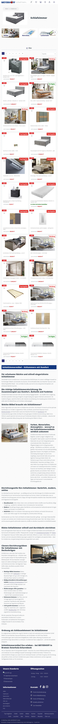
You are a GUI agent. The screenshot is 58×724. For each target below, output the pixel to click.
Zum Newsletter (37, 705)
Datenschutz (6, 696)
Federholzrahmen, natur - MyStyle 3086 (12, 303)
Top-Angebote (8, 713)
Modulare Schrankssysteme (16, 582)
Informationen (9, 687)
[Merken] (4, 61)
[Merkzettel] (36, 2)
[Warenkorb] (40, 2)
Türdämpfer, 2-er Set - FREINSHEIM (11, 175)
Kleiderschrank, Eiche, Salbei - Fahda (39, 125)
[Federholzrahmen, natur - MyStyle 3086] (15, 293)
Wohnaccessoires (49, 713)
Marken (33, 716)
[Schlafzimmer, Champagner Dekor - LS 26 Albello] (15, 268)
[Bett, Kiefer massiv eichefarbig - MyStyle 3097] (43, 91)
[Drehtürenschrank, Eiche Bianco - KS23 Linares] (15, 116)
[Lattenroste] (47, 33)
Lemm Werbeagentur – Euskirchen (31, 722)
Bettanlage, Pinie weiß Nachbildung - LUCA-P (41, 175)
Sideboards (16, 574)
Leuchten (15, 716)
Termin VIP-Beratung (38, 699)
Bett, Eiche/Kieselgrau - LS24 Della (39, 253)
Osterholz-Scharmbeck (11, 676)
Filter (30, 48)
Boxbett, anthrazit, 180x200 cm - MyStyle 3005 (14, 100)
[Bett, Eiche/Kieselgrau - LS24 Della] (43, 243)
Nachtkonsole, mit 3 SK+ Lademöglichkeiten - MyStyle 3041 (13, 76)
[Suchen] (31, 2)
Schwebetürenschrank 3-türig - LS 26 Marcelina (42, 278)
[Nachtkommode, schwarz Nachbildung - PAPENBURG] (15, 191)
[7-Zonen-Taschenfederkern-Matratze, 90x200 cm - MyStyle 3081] (43, 191)
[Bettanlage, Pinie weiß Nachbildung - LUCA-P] (43, 166)
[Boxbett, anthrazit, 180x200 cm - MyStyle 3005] (15, 91)
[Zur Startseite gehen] (8, 2)
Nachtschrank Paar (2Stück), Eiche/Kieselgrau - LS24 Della (42, 303)
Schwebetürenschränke (42, 533)
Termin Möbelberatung (39, 695)
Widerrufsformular (7, 698)
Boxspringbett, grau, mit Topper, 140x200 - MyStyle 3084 (43, 76)
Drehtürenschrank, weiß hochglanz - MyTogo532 (42, 228)
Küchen (33, 713)
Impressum (5, 693)
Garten (21, 713)
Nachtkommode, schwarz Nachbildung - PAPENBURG (12, 201)
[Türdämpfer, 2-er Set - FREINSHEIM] (15, 166)
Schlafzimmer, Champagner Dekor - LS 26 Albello (14, 278)
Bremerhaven (8, 678)
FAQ (4, 708)
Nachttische (41, 412)
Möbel (27, 713)
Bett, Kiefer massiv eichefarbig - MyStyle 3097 (41, 100)
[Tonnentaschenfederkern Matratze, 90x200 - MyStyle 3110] (15, 343)
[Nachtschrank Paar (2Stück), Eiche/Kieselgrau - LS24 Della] (43, 293)
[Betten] (10, 33)
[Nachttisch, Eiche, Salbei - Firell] (15, 141)
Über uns (5, 701)
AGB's (4, 691)
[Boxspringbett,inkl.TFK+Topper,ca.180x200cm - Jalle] (43, 141)
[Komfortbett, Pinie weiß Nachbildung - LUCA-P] (15, 243)
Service (27, 716)
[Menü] (54, 2)
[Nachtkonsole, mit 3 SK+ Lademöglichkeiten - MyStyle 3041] (15, 66)
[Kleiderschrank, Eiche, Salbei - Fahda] (43, 116)
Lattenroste (45, 35)
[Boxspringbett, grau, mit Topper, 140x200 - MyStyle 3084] (43, 66)
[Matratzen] (29, 33)
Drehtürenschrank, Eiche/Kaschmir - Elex (40, 328)
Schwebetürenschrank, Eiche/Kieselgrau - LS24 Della (14, 329)
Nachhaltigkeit (6, 703)
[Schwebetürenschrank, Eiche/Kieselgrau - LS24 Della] (15, 318)
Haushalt (40, 713)
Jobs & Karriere (6, 706)
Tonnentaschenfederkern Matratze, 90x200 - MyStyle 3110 (13, 354)
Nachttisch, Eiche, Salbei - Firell (10, 150)
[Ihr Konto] (49, 2)
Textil (9, 716)
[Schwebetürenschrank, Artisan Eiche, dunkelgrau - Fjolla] (15, 218)
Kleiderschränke (6, 412)
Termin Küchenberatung (39, 692)
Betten (6, 35)
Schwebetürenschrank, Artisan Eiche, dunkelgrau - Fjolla (15, 228)
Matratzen (25, 35)
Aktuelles (40, 716)
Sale (22, 716)
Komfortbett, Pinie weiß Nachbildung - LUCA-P (14, 253)
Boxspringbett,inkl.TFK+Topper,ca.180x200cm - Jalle (43, 150)
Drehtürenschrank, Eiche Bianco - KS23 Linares (14, 125)
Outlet (15, 713)
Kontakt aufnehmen (38, 702)
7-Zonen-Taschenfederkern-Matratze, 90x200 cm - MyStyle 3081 (43, 201)
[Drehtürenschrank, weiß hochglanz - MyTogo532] (43, 218)
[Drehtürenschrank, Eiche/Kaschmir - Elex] (43, 318)
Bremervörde (8, 681)
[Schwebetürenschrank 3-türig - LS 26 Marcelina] (43, 268)
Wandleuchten (13, 610)
